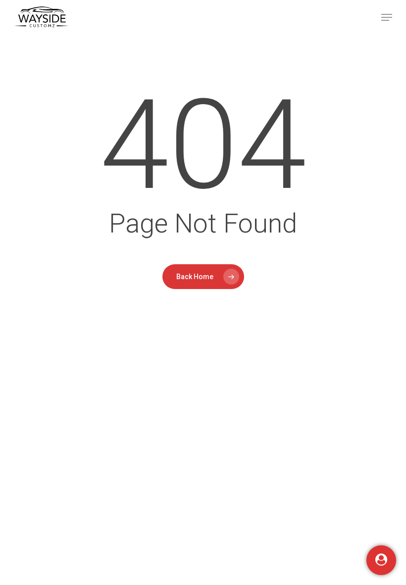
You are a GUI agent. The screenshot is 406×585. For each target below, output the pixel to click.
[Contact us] (381, 560)
